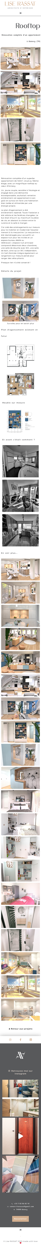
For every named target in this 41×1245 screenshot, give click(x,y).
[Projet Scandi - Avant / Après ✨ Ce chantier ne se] (20, 1098)
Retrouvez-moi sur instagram (22, 1072)
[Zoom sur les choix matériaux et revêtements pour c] (20, 1174)
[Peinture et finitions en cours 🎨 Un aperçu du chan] (20, 1136)
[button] (20, 13)
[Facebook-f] (20, 1039)
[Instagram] (10, 1039)
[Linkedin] (30, 1039)
